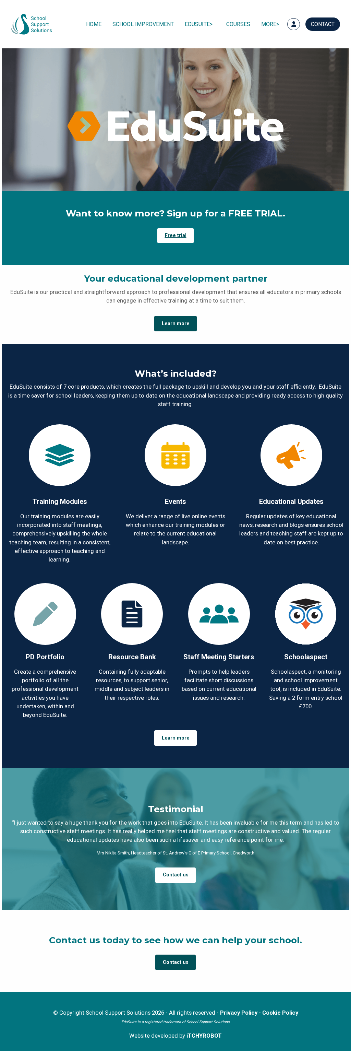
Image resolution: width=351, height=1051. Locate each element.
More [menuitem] (268, 24)
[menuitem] (293, 24)
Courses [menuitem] (238, 24)
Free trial (175, 235)
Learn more (176, 324)
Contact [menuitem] (323, 24)
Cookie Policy (280, 1012)
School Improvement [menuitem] (143, 24)
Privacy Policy (238, 1012)
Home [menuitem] (93, 24)
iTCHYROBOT (204, 1035)
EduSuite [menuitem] (197, 24)
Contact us (176, 875)
